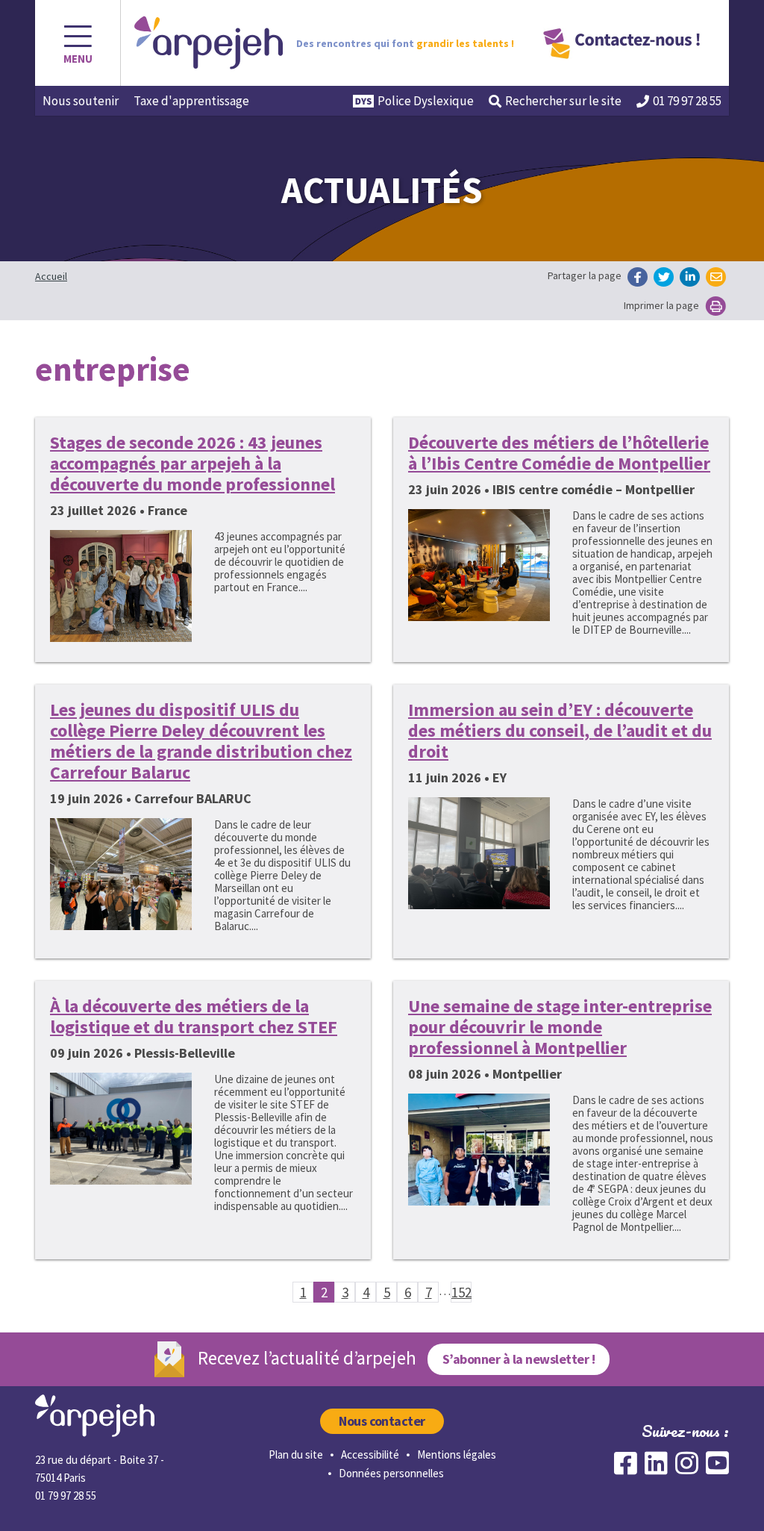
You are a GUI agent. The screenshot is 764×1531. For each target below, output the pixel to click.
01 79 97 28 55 (687, 101)
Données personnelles (391, 1473)
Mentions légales (456, 1454)
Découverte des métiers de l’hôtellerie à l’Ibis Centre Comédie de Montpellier (559, 453)
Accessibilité (370, 1454)
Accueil (51, 276)
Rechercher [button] (563, 101)
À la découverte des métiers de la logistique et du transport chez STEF (193, 1016)
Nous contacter (382, 1420)
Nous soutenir (81, 101)
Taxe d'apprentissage (191, 101)
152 (461, 1292)
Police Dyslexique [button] (426, 101)
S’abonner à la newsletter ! (518, 1359)
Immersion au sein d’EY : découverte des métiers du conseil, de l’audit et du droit (560, 730)
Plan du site (296, 1454)
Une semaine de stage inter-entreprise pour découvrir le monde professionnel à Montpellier (560, 1026)
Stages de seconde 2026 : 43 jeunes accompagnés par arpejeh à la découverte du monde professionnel (192, 463)
